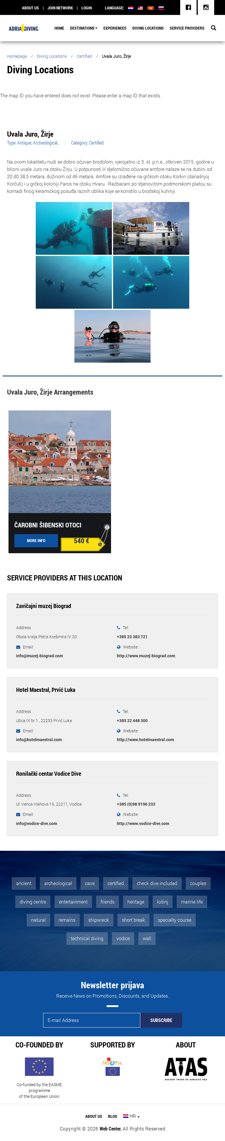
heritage (135, 902)
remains (67, 920)
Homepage (17, 56)
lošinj (162, 902)
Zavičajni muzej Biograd (43, 605)
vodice (123, 938)
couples (198, 883)
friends (107, 902)
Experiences (115, 28)
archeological (58, 883)
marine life (192, 902)
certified (116, 883)
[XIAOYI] (151, 229)
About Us (93, 1116)
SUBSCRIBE (161, 1020)
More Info (36, 540)
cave (90, 883)
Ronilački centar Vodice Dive (48, 773)
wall (147, 938)
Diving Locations (148, 28)
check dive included (157, 883)
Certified (84, 56)
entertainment (73, 902)
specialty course (174, 920)
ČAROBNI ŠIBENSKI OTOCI (47, 525)
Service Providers (187, 28)
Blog (112, 1116)
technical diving (87, 938)
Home (59, 28)
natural (38, 920)
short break (133, 920)
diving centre (33, 902)
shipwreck (98, 920)
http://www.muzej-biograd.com (146, 655)
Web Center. (111, 1128)
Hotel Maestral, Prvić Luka (45, 689)
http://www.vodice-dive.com (143, 823)
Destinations (82, 28)
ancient (23, 883)
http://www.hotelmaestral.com (145, 739)
